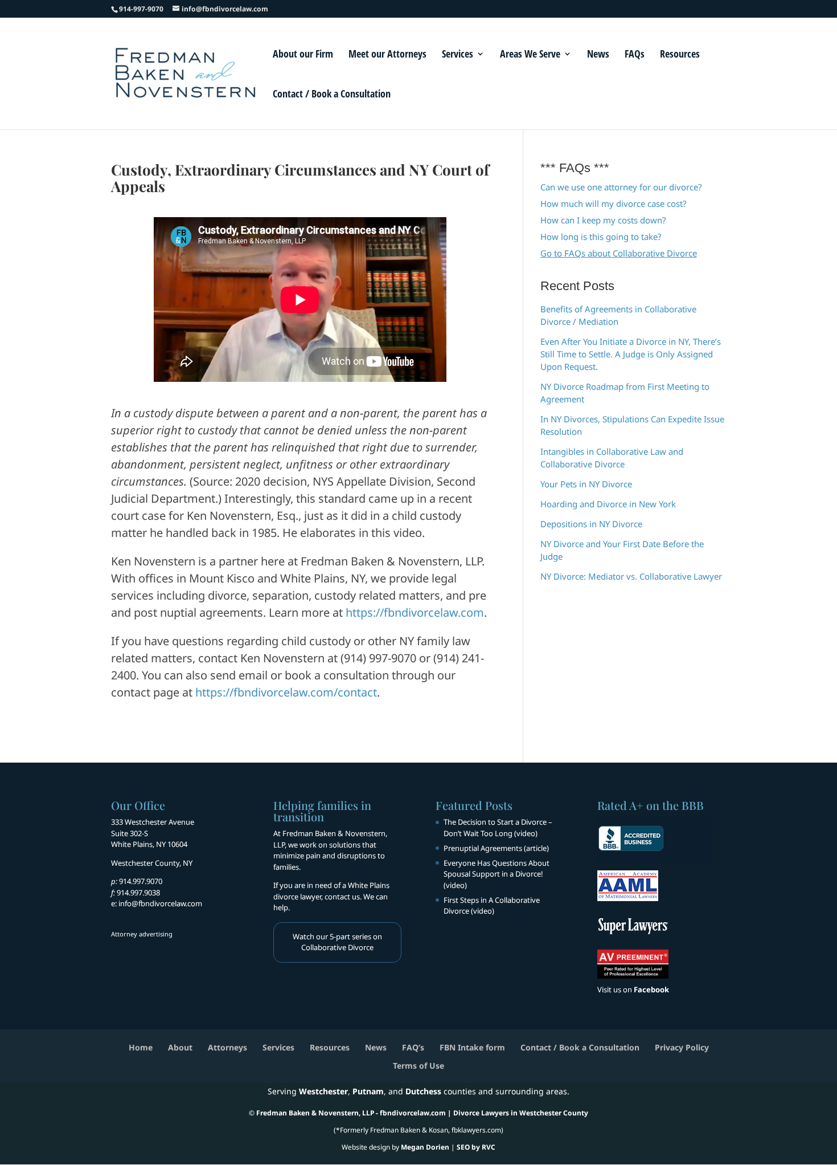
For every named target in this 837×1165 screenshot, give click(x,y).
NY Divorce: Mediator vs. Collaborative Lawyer (631, 576)
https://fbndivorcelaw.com (415, 612)
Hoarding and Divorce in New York (608, 504)
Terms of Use (418, 1065)
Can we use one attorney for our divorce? (621, 187)
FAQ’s (413, 1047)
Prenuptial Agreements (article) (496, 848)
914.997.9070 (140, 881)
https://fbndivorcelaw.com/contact (286, 692)
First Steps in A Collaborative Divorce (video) (492, 905)
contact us (342, 896)
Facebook (651, 989)
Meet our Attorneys (387, 55)
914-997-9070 (141, 9)
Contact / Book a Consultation (332, 94)
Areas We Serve (530, 55)
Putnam (368, 1091)
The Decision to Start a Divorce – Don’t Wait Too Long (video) (498, 827)
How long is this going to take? (601, 236)
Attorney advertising (142, 934)
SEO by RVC (476, 1147)
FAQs (635, 55)
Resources (680, 55)
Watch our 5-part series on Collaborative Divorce (337, 942)
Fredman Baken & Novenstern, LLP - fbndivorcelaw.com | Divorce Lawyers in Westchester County (422, 1113)
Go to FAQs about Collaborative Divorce (618, 253)
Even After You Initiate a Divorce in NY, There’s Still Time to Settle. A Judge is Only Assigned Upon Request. (630, 354)
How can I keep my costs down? (603, 220)
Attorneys (227, 1047)
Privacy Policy (682, 1047)
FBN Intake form (472, 1047)
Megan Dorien (425, 1147)
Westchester (323, 1091)
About (180, 1047)
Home (141, 1047)
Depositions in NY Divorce (591, 523)
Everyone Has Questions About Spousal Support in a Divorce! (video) (496, 874)
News (598, 55)
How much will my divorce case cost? (613, 203)
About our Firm (303, 55)
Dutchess (423, 1091)
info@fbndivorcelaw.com (160, 903)
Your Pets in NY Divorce (586, 484)
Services (457, 55)
